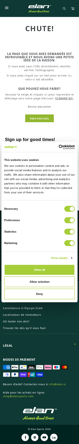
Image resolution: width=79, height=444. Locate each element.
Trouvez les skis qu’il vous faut (24, 328)
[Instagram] (34, 437)
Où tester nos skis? (16, 321)
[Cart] (72, 8)
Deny (39, 293)
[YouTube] (44, 437)
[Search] (64, 8)
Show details (59, 258)
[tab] (39, 344)
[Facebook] (25, 437)
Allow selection (40, 281)
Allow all (39, 269)
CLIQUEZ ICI (64, 98)
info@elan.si (57, 384)
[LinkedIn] (54, 437)
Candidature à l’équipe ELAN (23, 308)
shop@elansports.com (18, 396)
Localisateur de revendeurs (22, 314)
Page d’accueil (39, 118)
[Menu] (6, 8)
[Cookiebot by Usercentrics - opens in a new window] (59, 147)
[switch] (69, 220)
